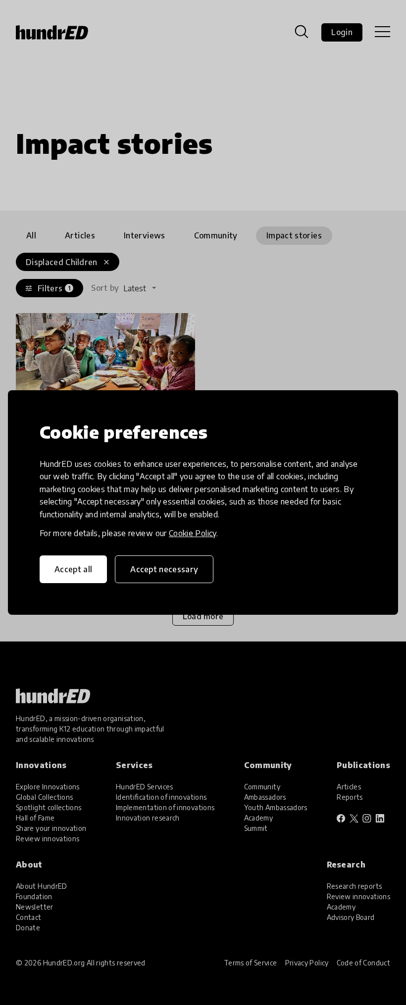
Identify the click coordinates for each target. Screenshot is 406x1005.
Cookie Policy (192, 533)
